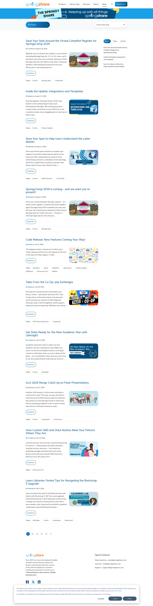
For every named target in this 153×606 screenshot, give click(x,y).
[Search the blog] (124, 25)
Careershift (60, 178)
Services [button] (86, 4)
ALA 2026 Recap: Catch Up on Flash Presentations (57, 382)
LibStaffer (55, 268)
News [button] (104, 4)
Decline (130, 598)
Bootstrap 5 (69, 520)
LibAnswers (67, 268)
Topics (115, 41)
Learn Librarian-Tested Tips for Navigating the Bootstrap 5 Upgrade (61, 482)
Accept (115, 598)
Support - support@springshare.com (109, 567)
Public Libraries (47, 178)
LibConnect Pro (42, 271)
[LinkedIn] (39, 582)
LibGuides (36, 268)
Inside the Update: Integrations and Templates (54, 91)
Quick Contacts (102, 555)
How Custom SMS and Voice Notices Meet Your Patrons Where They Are (60, 431)
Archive (123, 41)
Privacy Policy (117, 590)
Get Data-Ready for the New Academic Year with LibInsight (56, 333)
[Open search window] (112, 4)
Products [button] (62, 4)
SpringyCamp (46, 80)
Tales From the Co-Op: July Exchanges (49, 282)
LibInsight (45, 372)
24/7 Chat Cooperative (41, 321)
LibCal (46, 268)
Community (59, 80)
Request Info (121, 4)
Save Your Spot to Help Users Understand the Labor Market (58, 140)
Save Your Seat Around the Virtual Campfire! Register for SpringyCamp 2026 (61, 42)
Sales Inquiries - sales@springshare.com (111, 560)
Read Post (30, 73)
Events (35, 80)
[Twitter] (33, 582)
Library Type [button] (74, 4)
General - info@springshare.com (108, 564)
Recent (107, 41)
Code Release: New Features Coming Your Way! (55, 239)
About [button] (96, 4)
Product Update (47, 128)
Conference (58, 419)
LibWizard (29, 271)
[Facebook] (27, 582)
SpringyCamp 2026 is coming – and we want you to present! (58, 190)
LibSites (54, 271)
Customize (101, 598)
